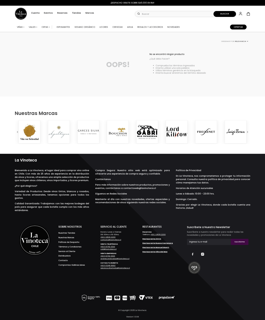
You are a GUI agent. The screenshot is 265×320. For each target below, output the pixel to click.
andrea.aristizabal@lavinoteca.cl (114, 258)
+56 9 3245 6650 (107, 265)
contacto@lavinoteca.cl (110, 240)
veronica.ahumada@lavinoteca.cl (115, 268)
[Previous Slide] (17, 132)
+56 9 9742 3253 (107, 246)
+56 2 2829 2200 (107, 237)
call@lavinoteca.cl (108, 249)
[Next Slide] (247, 132)
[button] (241, 14)
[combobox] (185, 14)
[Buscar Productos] (224, 14)
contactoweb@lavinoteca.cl (139, 188)
